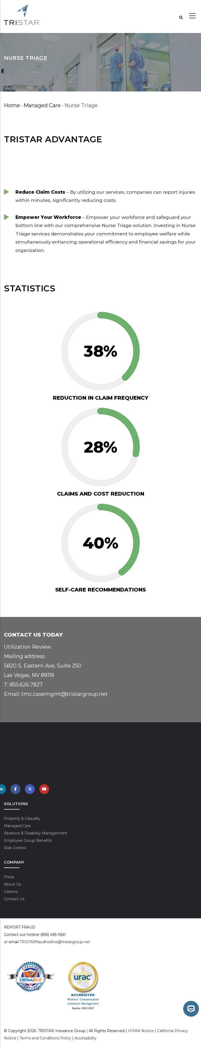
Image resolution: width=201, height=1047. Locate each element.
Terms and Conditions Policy (45, 1038)
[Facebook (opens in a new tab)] (15, 789)
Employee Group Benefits (28, 840)
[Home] (22, 14)
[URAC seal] (83, 964)
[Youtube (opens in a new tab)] (44, 789)
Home (12, 105)
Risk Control (15, 847)
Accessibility (86, 1038)
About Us (12, 884)
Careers (11, 891)
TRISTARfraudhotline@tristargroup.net (55, 942)
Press (9, 877)
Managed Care (42, 105)
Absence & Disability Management (35, 833)
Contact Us (14, 899)
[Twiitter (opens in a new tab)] (30, 789)
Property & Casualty (22, 818)
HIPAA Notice (141, 1030)
